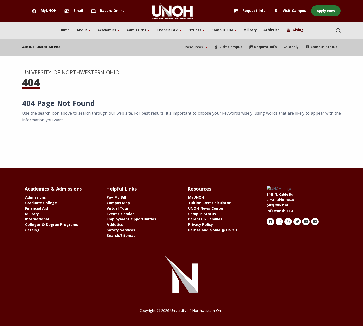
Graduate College (41, 202)
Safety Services (121, 230)
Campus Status (321, 46)
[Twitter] (297, 221)
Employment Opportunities (131, 219)
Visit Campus (290, 10)
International (37, 219)
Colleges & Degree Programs (51, 224)
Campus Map (118, 202)
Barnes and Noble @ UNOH (212, 230)
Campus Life (222, 30)
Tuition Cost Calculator (209, 202)
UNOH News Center (205, 208)
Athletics (271, 29)
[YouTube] (306, 221)
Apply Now (326, 10)
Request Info (249, 10)
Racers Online (108, 10)
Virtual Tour (117, 208)
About (82, 30)
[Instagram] (279, 221)
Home (65, 29)
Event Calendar (120, 213)
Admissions (136, 30)
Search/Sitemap (121, 235)
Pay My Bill (116, 197)
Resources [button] (194, 47)
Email (73, 10)
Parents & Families (205, 219)
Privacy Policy (200, 224)
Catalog (32, 230)
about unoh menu (41, 46)
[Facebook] (270, 221)
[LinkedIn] (315, 221)
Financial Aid (167, 30)
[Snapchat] (288, 221)
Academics (106, 30)
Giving (294, 29)
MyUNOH (44, 10)
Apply (291, 46)
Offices (195, 30)
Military (250, 29)
